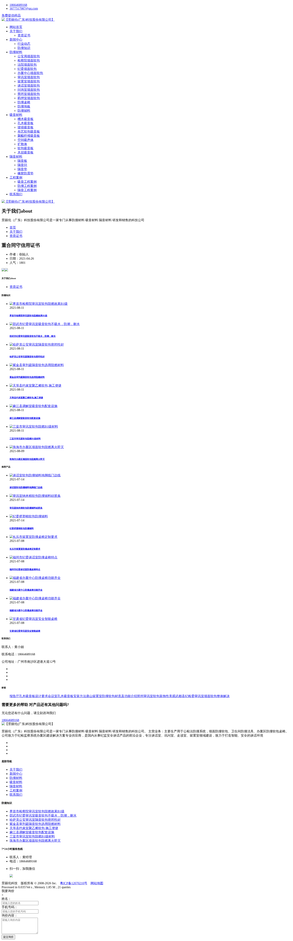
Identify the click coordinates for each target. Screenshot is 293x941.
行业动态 (24, 43)
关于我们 (16, 31)
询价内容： (10, 915)
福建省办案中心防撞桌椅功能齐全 (26, 590)
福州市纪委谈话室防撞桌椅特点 (25, 569)
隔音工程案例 (27, 190)
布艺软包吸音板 (29, 131)
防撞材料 (16, 52)
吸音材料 (16, 114)
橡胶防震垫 (25, 173)
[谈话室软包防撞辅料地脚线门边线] (35, 475)
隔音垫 (22, 169)
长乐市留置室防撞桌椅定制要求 (25, 549)
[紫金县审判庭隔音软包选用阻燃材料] (37, 365)
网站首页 (16, 27)
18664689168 (18, 5)
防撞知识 (24, 48)
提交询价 (8, 936)
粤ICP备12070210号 (73, 883)
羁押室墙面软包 (29, 98)
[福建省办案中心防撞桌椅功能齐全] (35, 577)
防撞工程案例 (27, 186)
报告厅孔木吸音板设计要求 (29, 696)
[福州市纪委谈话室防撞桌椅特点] (33, 557)
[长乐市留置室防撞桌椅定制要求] (33, 536)
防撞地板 (24, 106)
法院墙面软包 (27, 64)
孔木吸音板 (25, 123)
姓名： (6, 898)
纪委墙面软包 (27, 68)
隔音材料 (16, 156)
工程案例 (16, 177)
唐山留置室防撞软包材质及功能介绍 (111, 696)
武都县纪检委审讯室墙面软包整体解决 (202, 696)
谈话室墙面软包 (29, 85)
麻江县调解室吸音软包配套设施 (25, 418)
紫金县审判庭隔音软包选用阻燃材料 (27, 377)
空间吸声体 (25, 140)
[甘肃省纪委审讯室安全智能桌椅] (33, 618)
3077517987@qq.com (24, 8)
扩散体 (22, 144)
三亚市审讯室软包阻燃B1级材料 (25, 438)
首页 (13, 227)
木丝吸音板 (25, 152)
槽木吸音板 (25, 119)
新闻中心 (16, 39)
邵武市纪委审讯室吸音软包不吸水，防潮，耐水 (33, 336)
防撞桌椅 (24, 102)
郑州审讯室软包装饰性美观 (156, 696)
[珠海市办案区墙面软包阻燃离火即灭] (37, 447)
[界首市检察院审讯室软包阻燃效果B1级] (39, 303)
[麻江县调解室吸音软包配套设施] (33, 406)
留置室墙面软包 (29, 81)
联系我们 (16, 194)
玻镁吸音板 (25, 127)
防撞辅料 (24, 110)
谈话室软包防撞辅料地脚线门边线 (26, 487)
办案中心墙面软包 (30, 73)
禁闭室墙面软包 (29, 94)
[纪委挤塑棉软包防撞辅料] (29, 516)
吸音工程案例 (27, 181)
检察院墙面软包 (29, 60)
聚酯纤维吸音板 (29, 135)
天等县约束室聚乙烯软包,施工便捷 (26, 397)
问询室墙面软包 (29, 89)
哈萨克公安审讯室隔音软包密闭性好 (27, 356)
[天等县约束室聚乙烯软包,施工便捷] (35, 385)
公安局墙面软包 (29, 56)
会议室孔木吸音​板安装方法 (67, 696)
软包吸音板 (25, 148)
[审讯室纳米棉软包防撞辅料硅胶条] (35, 495)
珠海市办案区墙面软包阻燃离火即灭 (27, 459)
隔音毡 (22, 165)
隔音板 (22, 160)
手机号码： (10, 907)
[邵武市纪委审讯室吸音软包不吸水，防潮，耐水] (45, 324)
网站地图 (96, 883)
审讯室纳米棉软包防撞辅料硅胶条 (26, 508)
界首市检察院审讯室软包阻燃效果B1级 (28, 315)
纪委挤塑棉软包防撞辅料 (22, 528)
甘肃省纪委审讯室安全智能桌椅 (25, 631)
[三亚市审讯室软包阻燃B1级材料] (34, 426)
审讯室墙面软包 (29, 77)
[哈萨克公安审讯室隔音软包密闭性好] (37, 344)
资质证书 (24, 35)
